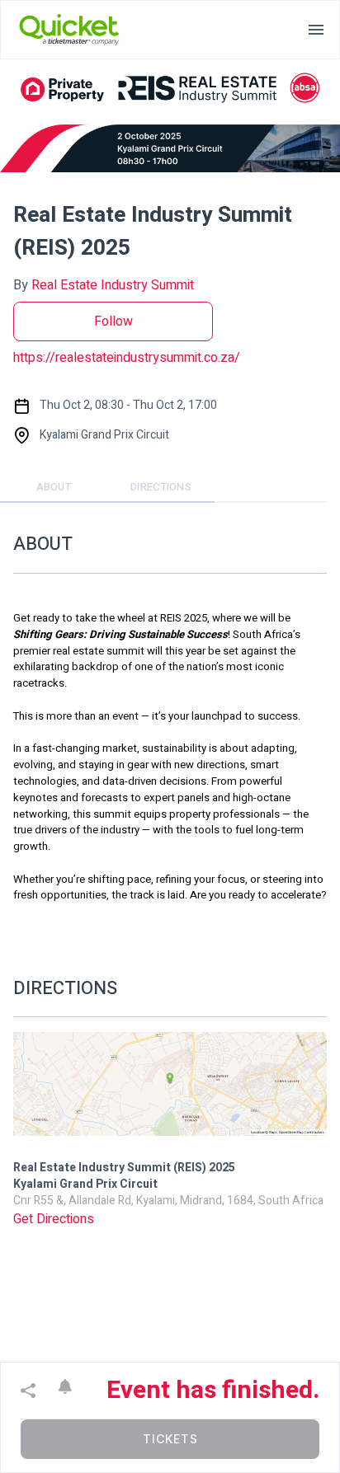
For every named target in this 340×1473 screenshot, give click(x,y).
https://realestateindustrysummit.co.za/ (126, 358)
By (103, 285)
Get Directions (53, 1219)
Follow (113, 321)
